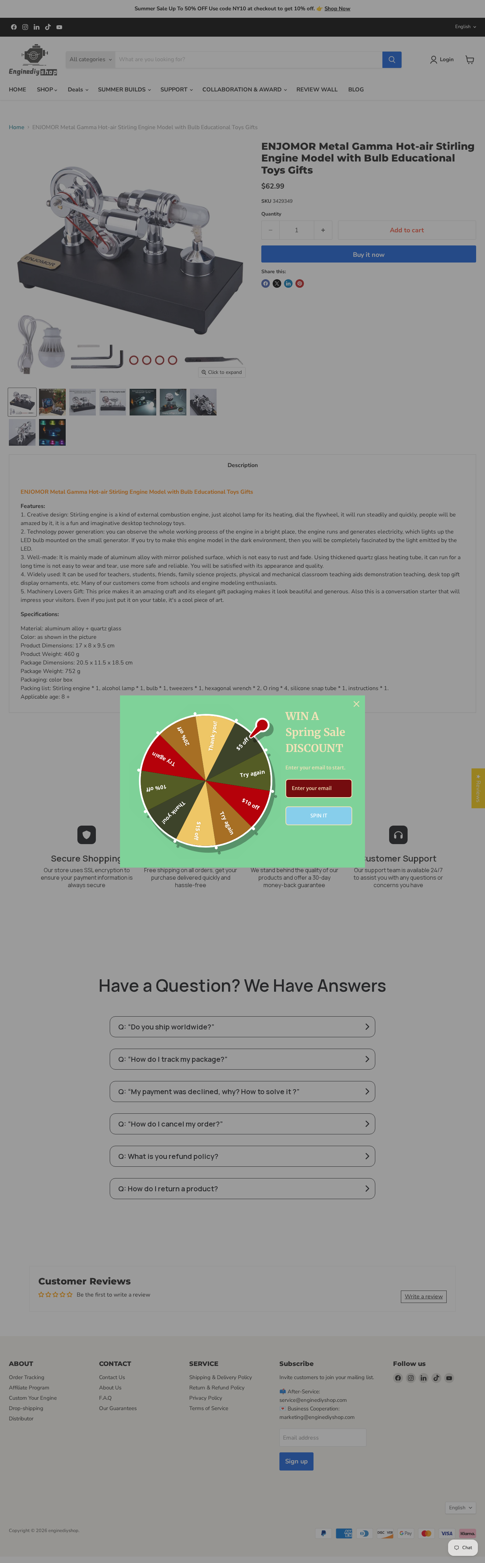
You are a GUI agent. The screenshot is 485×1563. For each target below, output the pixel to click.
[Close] (356, 703)
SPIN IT (318, 815)
